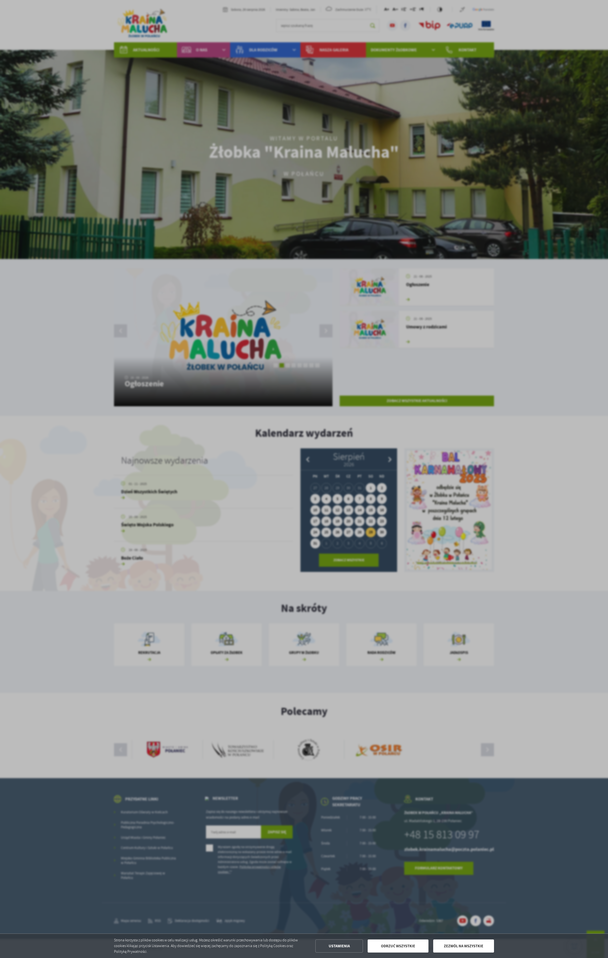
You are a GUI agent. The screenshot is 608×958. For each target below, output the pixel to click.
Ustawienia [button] (339, 946)
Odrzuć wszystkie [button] (398, 946)
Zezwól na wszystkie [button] (463, 946)
